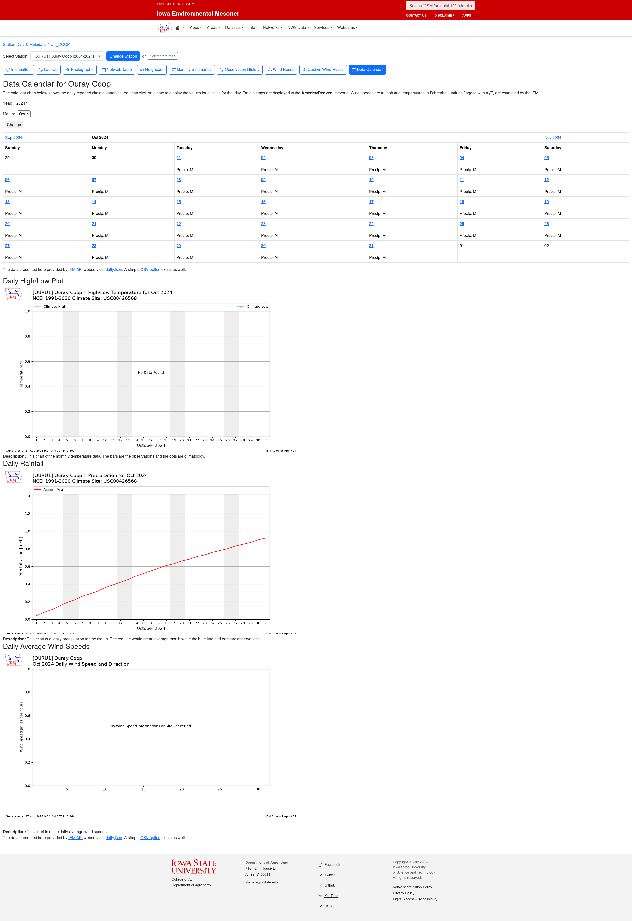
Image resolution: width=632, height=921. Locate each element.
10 (371, 179)
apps (466, 15)
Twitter (329, 874)
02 (263, 157)
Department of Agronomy (191, 885)
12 (546, 179)
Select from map (163, 55)
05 (546, 157)
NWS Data (296, 27)
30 (263, 245)
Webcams (346, 27)
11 (462, 179)
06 (7, 179)
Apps (194, 27)
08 (179, 179)
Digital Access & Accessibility (415, 898)
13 (7, 201)
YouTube (331, 895)
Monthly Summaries (194, 69)
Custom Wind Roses (325, 69)
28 (94, 245)
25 (462, 223)
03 (371, 157)
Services (321, 27)
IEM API (75, 269)
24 (371, 223)
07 (94, 179)
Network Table (119, 69)
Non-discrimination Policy (412, 886)
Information (21, 69)
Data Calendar (370, 69)
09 (263, 179)
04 (462, 157)
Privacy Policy (403, 892)
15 (179, 201)
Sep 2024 (13, 137)
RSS (328, 905)
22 (179, 223)
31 (371, 245)
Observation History (242, 69)
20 (7, 223)
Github (329, 885)
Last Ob (51, 69)
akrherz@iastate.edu (261, 882)
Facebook (332, 864)
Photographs (82, 69)
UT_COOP (60, 44)
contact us (416, 15)
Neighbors (154, 69)
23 (263, 223)
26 (546, 223)
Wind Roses (283, 69)
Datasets (233, 27)
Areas (212, 27)
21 (94, 223)
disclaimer (444, 15)
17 (371, 201)
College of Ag (182, 879)
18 (462, 201)
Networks (271, 27)
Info (252, 27)
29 (179, 245)
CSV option (150, 269)
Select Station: (15, 56)
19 (546, 201)
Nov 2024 (552, 137)
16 (263, 201)
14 (94, 201)
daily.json (114, 269)
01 (179, 157)
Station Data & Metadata (24, 44)
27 (7, 245)
